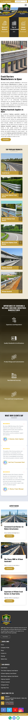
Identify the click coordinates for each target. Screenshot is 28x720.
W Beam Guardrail (5, 682)
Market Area (4, 659)
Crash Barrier (4, 667)
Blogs (2, 650)
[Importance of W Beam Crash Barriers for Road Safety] (14, 583)
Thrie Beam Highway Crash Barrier (9, 670)
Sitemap (3, 656)
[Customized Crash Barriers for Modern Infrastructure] (14, 518)
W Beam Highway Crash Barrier (8, 673)
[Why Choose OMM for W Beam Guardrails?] (14, 550)
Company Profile (5, 647)
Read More (6, 139)
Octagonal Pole (5, 685)
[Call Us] (10, 717)
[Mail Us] (14, 717)
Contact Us (3, 653)
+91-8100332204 (6, 1)
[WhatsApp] (18, 717)
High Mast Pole (5, 687)
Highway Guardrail (5, 679)
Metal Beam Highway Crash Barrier (9, 676)
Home (2, 644)
